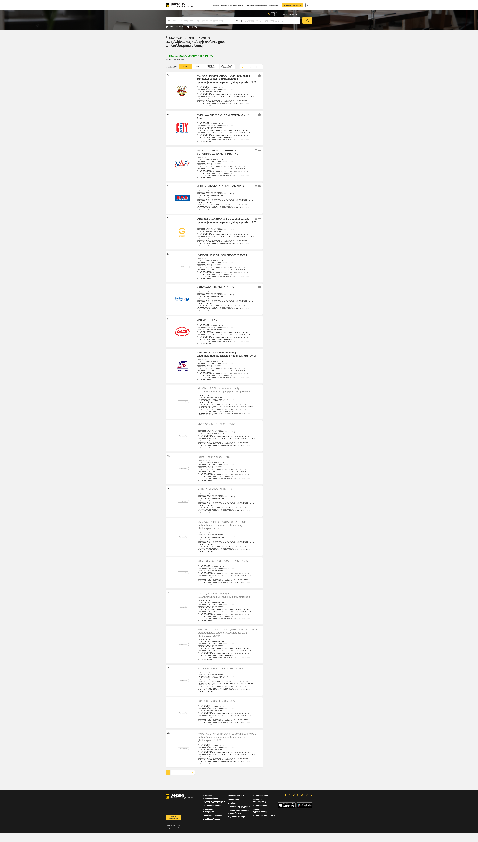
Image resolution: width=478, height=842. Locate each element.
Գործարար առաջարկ (212, 815)
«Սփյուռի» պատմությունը (259, 800)
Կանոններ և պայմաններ (264, 815)
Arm (308, 5)
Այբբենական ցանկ (211, 819)
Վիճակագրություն (236, 795)
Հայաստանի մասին (236, 816)
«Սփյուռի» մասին (260, 795)
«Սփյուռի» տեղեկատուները (210, 796)
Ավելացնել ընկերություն (292, 5)
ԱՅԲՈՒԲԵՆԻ (198, 67)
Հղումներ (232, 803)
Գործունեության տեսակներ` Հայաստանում (262, 5)
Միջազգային (233, 799)
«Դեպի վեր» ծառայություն (209, 810)
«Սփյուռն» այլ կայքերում (239, 806)
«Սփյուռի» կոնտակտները (173, 817)
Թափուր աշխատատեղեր (260, 810)
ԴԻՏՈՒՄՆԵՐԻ (212, 66)
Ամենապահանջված (212, 805)
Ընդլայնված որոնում (290, 14)
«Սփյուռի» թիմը (260, 805)
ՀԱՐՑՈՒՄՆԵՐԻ (227, 66)
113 (273, 14)
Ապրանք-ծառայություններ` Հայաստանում (228, 5)
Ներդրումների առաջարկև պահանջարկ (238, 811)
